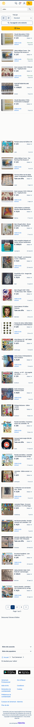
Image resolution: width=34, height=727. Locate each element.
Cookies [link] (19, 689)
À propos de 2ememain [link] (8, 702)
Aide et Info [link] (5, 685)
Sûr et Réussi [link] (21, 680)
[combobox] (15, 9)
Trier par (15, 15)
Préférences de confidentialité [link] (6, 696)
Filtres (18, 28)
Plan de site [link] (5, 705)
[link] (4, 3)
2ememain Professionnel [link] (5, 681)
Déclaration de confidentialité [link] (6, 690)
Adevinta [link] (20, 702)
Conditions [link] (20, 685)
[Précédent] (8, 607)
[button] (20, 3)
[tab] (3, 18)
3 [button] (21, 607)
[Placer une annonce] (29, 3)
